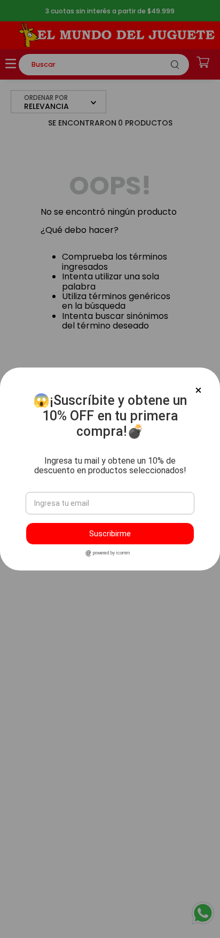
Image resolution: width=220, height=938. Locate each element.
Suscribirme (110, 533)
